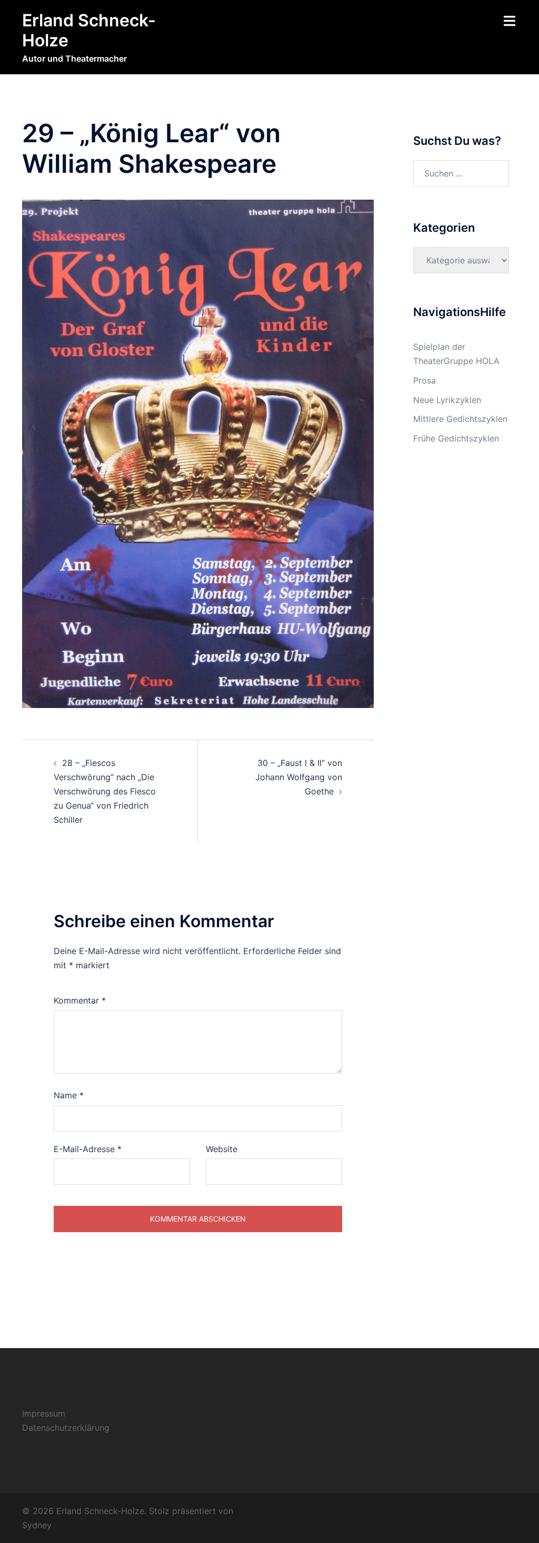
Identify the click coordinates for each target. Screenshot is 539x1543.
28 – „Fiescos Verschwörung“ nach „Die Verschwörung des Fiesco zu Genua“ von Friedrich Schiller (105, 791)
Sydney (37, 1525)
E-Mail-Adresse (88, 1149)
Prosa (424, 380)
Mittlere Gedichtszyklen (460, 419)
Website (221, 1149)
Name (69, 1095)
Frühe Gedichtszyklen (456, 438)
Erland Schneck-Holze (89, 30)
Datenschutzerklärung (65, 1427)
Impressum (43, 1413)
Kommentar (80, 1000)
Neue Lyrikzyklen (447, 400)
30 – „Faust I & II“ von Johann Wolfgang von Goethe (298, 777)
